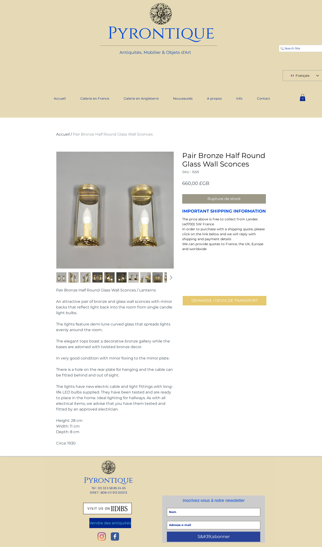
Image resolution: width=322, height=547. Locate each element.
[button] (302, 97)
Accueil (63, 134)
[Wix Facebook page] (115, 536)
